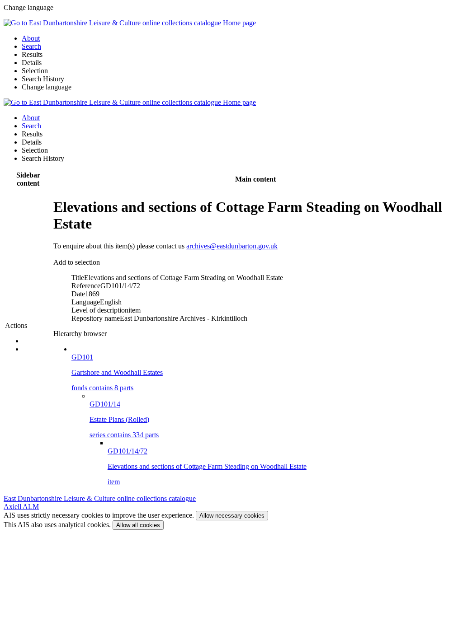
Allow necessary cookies (232, 515)
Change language (46, 87)
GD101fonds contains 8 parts (117, 372)
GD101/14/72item (207, 466)
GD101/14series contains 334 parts (124, 419)
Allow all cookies (138, 525)
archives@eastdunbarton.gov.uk (232, 246)
